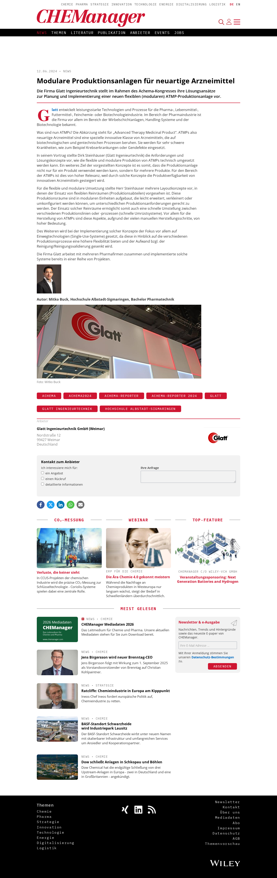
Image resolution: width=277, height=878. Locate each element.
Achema (49, 396)
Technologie (145, 4)
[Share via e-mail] (80, 505)
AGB (236, 838)
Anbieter (140, 32)
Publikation (112, 32)
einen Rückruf (55, 479)
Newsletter (227, 802)
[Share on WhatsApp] (70, 505)
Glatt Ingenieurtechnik (67, 409)
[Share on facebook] (41, 505)
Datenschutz (226, 833)
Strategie (99, 4)
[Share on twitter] (51, 505)
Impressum (228, 828)
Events (162, 32)
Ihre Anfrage (150, 468)
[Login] (229, 21)
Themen (58, 32)
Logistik (217, 4)
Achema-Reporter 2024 (174, 396)
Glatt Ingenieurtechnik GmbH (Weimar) (71, 428)
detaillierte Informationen (64, 484)
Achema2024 (80, 396)
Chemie (67, 4)
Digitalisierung (191, 4)
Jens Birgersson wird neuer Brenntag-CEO (117, 657)
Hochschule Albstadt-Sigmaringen (140, 409)
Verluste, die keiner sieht (58, 572)
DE (232, 4)
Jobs (179, 32)
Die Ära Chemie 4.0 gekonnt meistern (138, 577)
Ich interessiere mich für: (59, 468)
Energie (166, 4)
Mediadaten (227, 817)
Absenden (222, 666)
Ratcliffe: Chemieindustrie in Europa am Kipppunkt (125, 690)
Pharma (82, 4)
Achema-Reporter (122, 396)
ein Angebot (54, 473)
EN (238, 4)
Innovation (121, 4)
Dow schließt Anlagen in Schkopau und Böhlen (121, 762)
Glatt (216, 396)
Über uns (230, 812)
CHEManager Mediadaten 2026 (107, 624)
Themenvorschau (222, 843)
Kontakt (231, 807)
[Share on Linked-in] (60, 505)
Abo (236, 823)
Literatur (82, 32)
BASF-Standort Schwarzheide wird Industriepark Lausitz (106, 726)
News (42, 32)
